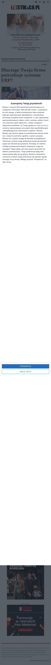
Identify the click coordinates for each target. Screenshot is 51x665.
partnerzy (44, 125)
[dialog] (25, 332)
